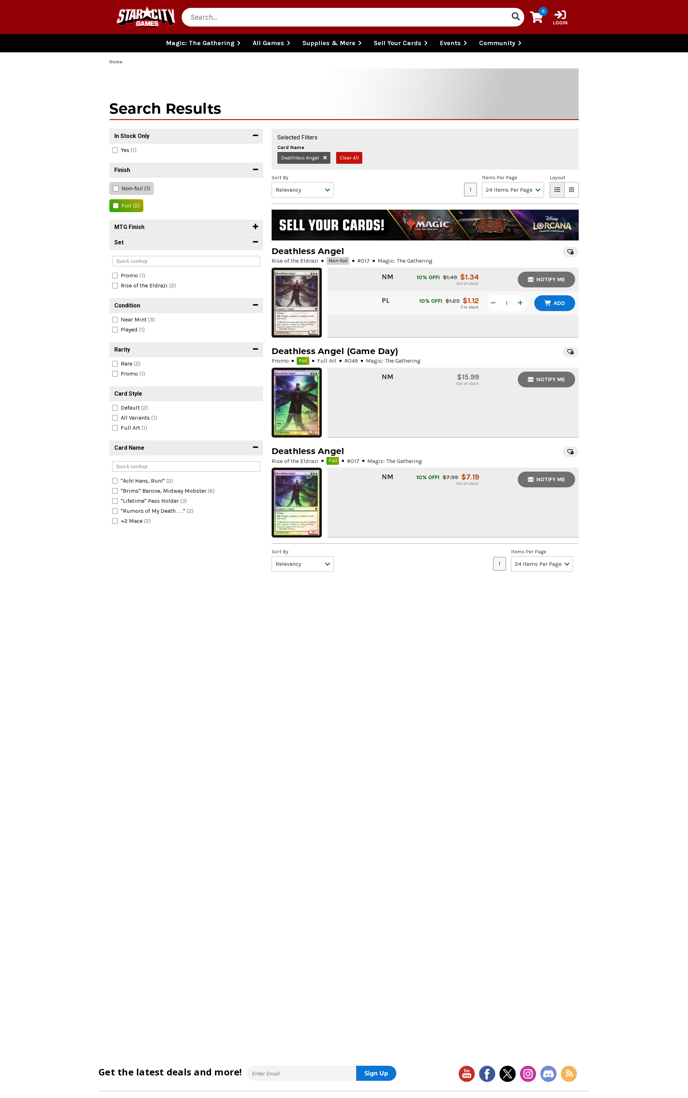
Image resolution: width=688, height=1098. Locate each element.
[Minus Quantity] (493, 303)
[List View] (557, 190)
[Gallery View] (572, 190)
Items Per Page (499, 177)
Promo (280, 360)
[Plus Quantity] (520, 303)
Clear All (349, 158)
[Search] (515, 17)
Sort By (280, 177)
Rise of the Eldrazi (295, 260)
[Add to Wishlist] (570, 252)
